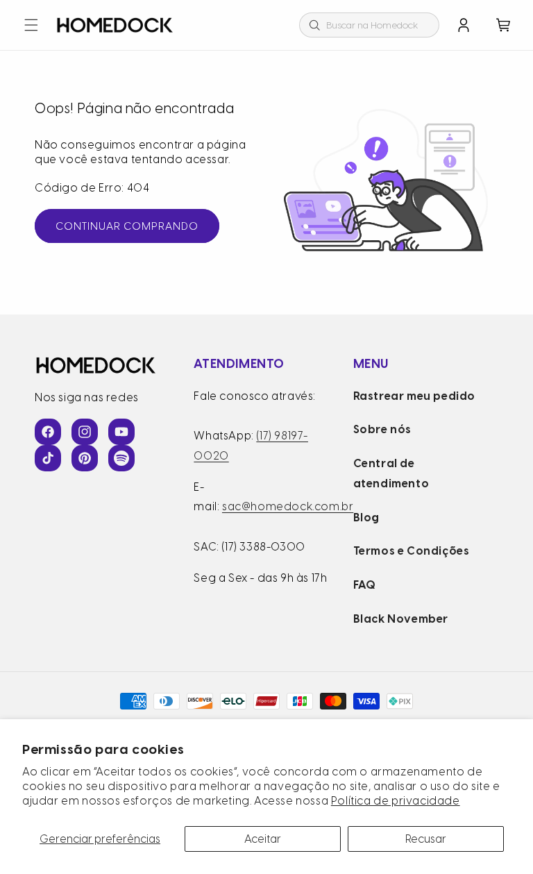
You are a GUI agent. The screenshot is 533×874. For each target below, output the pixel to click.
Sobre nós (382, 429)
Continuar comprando (127, 226)
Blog (366, 517)
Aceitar (262, 839)
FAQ (364, 584)
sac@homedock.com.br (287, 506)
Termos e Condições (411, 550)
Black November (400, 618)
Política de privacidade (395, 800)
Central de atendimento (391, 473)
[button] (31, 25)
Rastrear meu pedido (414, 396)
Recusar (425, 839)
